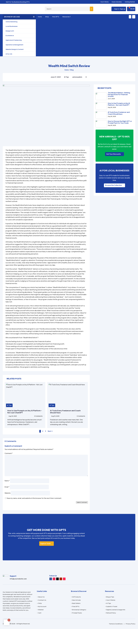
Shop (47, 17)
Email (7, 487)
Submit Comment (82, 502)
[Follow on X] (57, 579)
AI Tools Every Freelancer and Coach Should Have (65, 411)
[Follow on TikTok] (64, 579)
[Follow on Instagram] (54, 579)
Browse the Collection (113, 185)
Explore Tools (45, 543)
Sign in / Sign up (119, 9)
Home (39, 17)
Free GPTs (55, 17)
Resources (66, 17)
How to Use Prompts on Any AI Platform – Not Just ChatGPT (24, 411)
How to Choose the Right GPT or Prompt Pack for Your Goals (120, 122)
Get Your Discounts (113, 154)
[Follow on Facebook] (50, 579)
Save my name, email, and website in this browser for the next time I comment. (34, 498)
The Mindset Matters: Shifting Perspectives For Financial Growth (119, 94)
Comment (9, 453)
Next (49, 431)
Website (8, 493)
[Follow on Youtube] (61, 579)
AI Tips (66, 77)
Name (7, 481)
